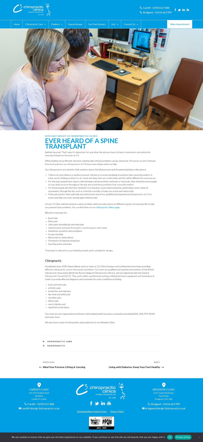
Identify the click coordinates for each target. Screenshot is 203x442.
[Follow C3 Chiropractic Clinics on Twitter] (179, 10)
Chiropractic (56, 346)
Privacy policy (183, 437)
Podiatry (55, 24)
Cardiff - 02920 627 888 (156, 7)
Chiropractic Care (34, 24)
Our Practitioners (97, 24)
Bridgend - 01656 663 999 (157, 12)
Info (113, 24)
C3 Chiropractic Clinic (82, 136)
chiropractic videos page (107, 207)
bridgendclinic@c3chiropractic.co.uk (165, 408)
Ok (170, 437)
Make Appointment (179, 24)
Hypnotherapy (75, 24)
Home (17, 24)
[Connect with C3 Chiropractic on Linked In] (183, 10)
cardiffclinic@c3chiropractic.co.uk (41, 408)
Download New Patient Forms (92, 411)
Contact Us (129, 24)
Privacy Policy (117, 411)
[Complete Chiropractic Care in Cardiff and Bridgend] (100, 398)
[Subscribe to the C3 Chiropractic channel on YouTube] (188, 10)
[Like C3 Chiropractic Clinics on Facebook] (175, 10)
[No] (199, 437)
